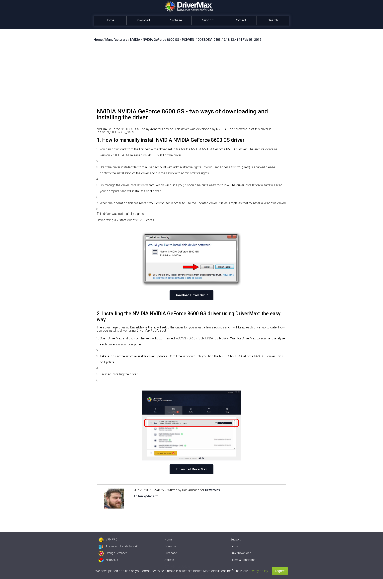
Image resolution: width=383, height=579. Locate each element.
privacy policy (258, 571)
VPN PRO (111, 539)
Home (110, 20)
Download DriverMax (191, 469)
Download (143, 20)
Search (273, 20)
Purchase (175, 20)
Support (207, 20)
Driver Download (240, 553)
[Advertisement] (191, 76)
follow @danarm (146, 496)
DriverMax (212, 490)
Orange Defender (116, 553)
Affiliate (169, 559)
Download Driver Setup (191, 295)
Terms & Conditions (242, 559)
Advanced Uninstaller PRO (122, 546)
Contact (240, 20)
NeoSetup (112, 559)
